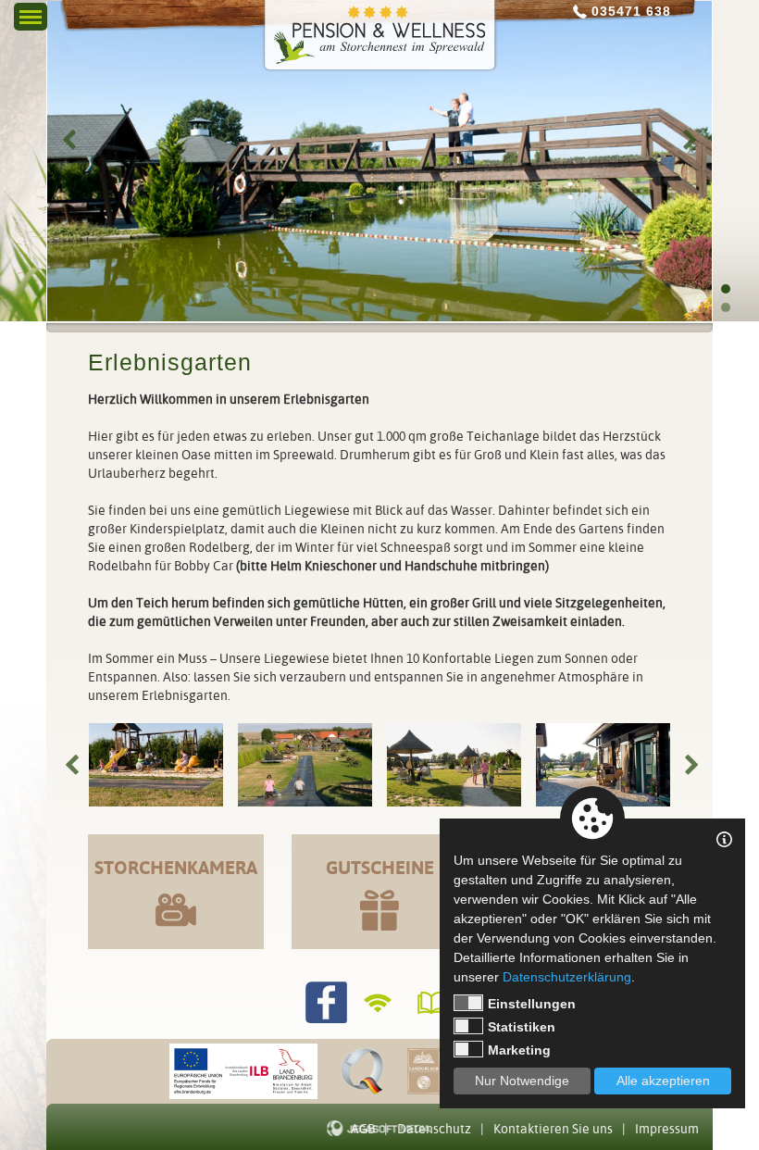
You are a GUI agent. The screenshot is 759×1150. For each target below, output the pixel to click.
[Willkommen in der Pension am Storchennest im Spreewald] (379, 34)
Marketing (519, 1050)
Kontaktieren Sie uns (553, 1128)
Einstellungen (532, 1003)
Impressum (667, 1128)
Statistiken (521, 1026)
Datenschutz (434, 1128)
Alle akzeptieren (663, 1080)
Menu (30, 12)
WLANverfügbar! (380, 1002)
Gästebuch (433, 1002)
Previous (69, 140)
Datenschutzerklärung (567, 976)
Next (690, 140)
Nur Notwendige (522, 1080)
